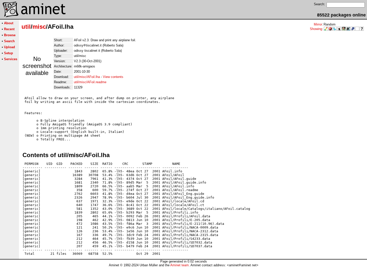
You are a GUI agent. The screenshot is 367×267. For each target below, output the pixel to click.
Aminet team (179, 265)
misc (39, 26)
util (26, 26)
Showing (316, 29)
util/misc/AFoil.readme (90, 82)
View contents (113, 77)
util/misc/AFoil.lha (87, 77)
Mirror (318, 24)
